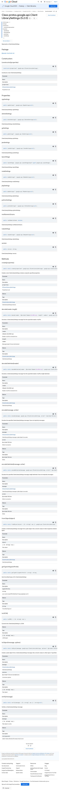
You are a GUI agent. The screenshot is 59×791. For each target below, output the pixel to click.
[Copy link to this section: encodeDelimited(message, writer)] (26, 464)
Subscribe (25, 784)
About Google (5, 781)
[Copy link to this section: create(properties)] (15, 263)
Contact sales (5, 772)
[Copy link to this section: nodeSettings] (11, 171)
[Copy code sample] (55, 66)
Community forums (20, 765)
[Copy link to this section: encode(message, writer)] (19, 410)
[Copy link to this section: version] (8, 243)
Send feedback (51, 15)
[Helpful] (54, 11)
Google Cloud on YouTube (50, 772)
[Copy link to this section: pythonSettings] (13, 200)
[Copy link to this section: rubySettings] (11, 229)
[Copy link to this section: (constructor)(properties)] (19, 62)
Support (18, 768)
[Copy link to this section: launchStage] (11, 157)
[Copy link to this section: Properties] (11, 96)
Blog (46, 765)
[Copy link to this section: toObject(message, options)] (21, 643)
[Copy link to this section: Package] (9, 50)
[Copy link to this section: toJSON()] (9, 613)
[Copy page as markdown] (34, 18)
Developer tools (17, 11)
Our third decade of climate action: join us (39, 781)
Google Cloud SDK (11, 6)
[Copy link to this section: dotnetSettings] (13, 114)
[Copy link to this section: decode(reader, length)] (18, 309)
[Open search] (38, 2)
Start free (53, 6)
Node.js (21, 6)
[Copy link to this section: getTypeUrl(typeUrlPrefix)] (19, 567)
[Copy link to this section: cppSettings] (11, 99)
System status (19, 772)
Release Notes (19, 770)
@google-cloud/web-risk (8, 53)
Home (3, 11)
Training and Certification (36, 776)
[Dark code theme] (53, 66)
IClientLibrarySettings (8, 87)
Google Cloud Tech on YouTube (49, 775)
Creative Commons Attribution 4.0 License (40, 753)
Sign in (55, 1)
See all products (5, 765)
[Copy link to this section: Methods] (10, 259)
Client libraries (31, 6)
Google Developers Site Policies (38, 754)
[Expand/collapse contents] (10, 22)
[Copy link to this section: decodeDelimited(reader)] (20, 363)
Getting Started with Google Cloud (36, 769)
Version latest (7, 41)
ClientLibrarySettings (8, 302)
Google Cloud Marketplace (8, 770)
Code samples (33, 771)
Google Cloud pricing (6, 768)
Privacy (11, 781)
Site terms (16, 781)
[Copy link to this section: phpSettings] (11, 186)
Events (46, 768)
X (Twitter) (47, 770)
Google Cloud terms (24, 781)
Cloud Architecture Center (36, 773)
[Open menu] (2, 1)
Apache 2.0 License (19, 754)
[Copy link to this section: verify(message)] (14, 697)
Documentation (9, 11)
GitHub (31, 765)
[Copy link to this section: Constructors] (14, 59)
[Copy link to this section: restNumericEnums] (16, 214)
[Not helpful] (56, 11)
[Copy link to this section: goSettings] (10, 128)
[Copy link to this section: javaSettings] (11, 143)
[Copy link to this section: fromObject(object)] (16, 518)
